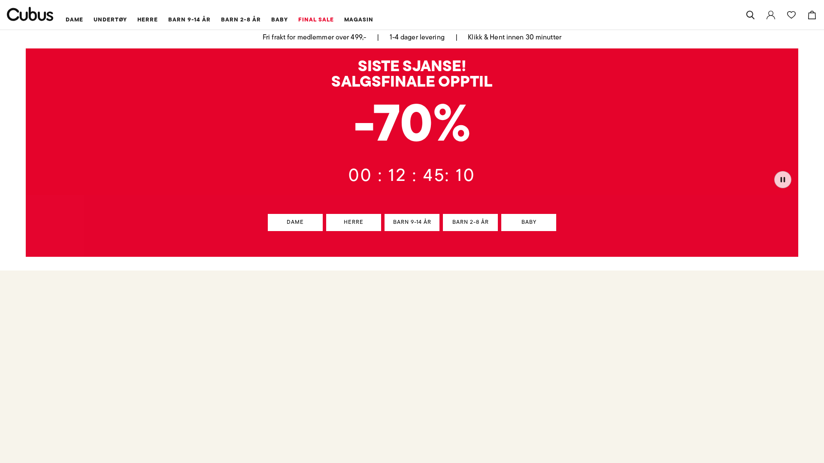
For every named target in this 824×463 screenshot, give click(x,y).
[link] (771, 15)
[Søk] (750, 15)
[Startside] (30, 14)
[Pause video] (782, 179)
